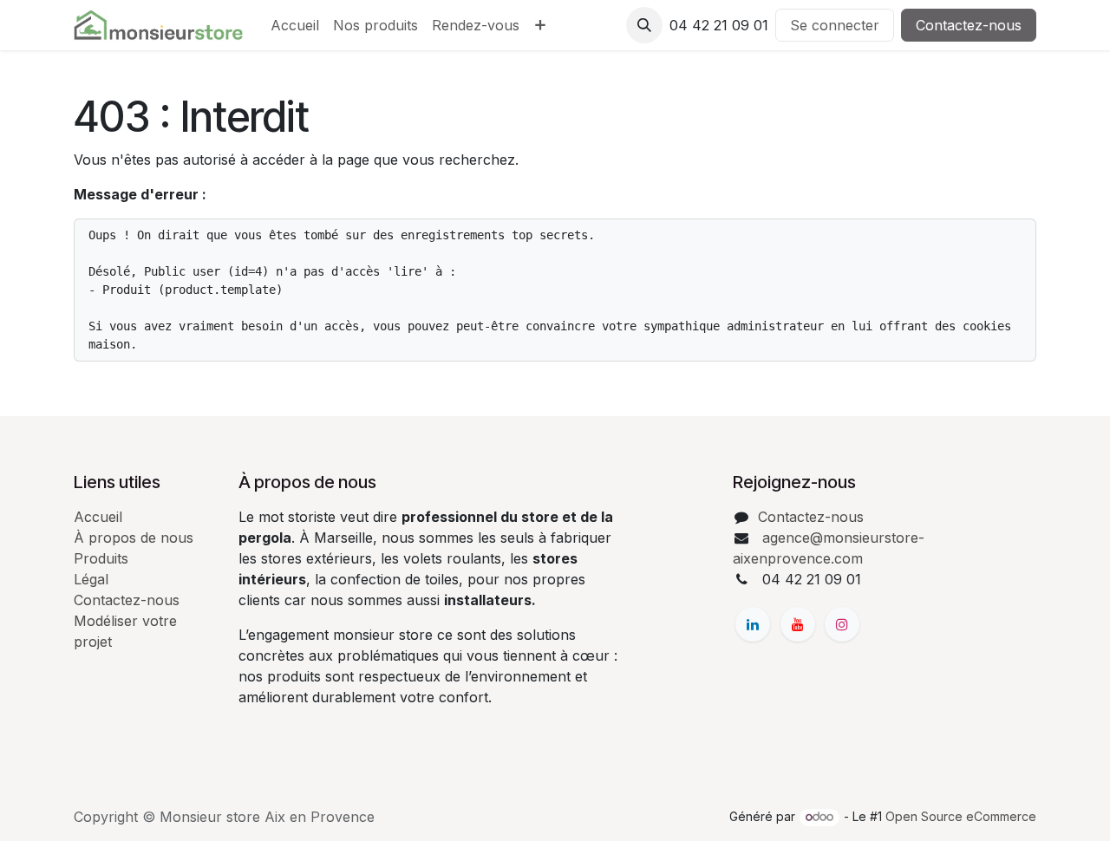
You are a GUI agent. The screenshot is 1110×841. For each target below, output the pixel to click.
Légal (91, 579)
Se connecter (834, 25)
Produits (101, 558)
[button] (644, 25)
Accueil (98, 516)
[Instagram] (842, 624)
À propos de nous (133, 537)
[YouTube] (797, 624)
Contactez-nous (969, 25)
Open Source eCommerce (960, 816)
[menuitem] (295, 25)
